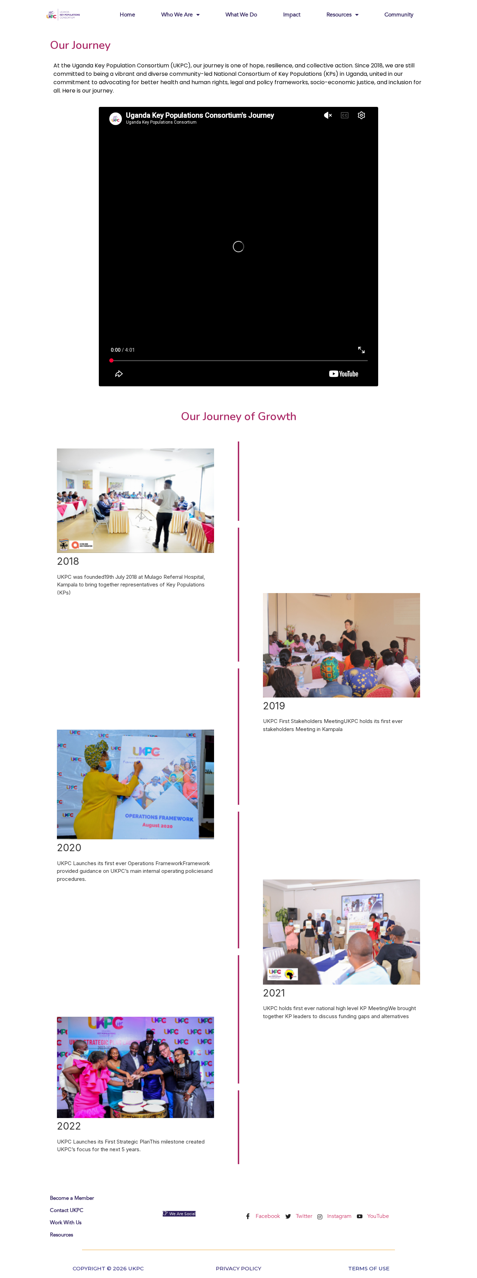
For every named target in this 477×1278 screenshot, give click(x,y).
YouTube (377, 1216)
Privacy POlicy (238, 1268)
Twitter (303, 1216)
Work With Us (65, 1222)
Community (398, 15)
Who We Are (177, 15)
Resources (339, 15)
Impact (291, 15)
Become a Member (72, 1198)
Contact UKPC (66, 1210)
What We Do (241, 15)
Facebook (267, 1216)
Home (127, 15)
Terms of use (368, 1268)
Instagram (339, 1216)
